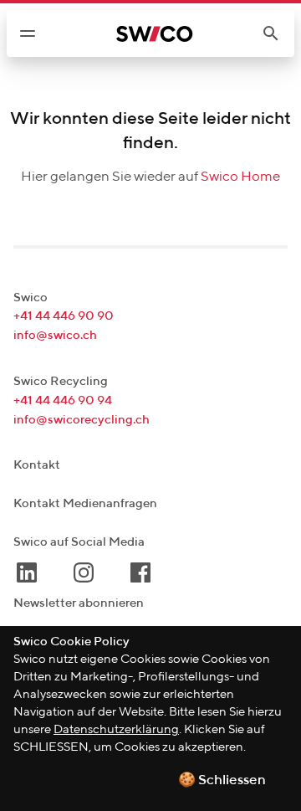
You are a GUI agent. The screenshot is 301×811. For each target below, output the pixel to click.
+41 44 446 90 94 (62, 400)
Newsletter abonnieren (78, 603)
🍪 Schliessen (222, 780)
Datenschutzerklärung (116, 729)
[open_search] (277, 33)
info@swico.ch (55, 335)
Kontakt (36, 465)
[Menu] (27, 33)
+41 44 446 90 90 (63, 316)
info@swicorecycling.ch (81, 419)
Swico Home (240, 177)
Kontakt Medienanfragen (85, 503)
